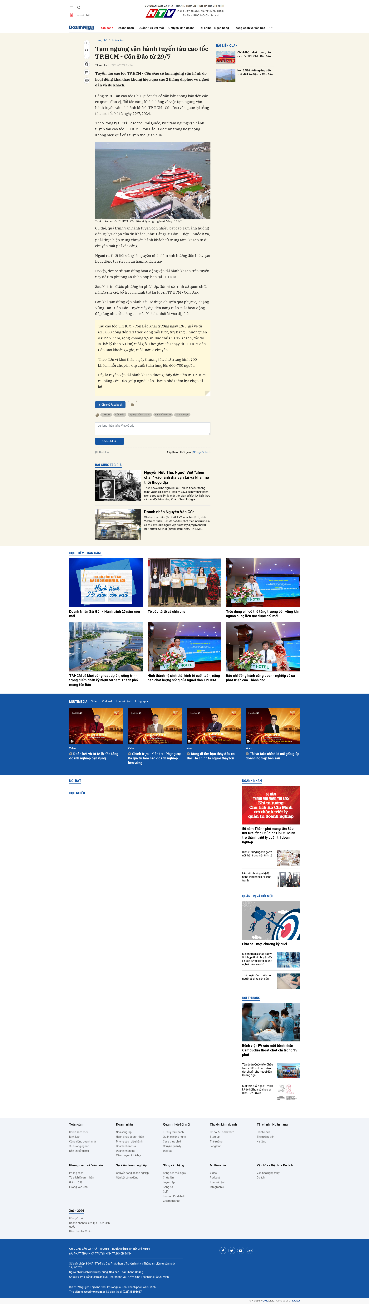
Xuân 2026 (76, 1211)
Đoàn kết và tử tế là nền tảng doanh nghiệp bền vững (93, 756)
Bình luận (74, 1136)
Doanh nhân (126, 28)
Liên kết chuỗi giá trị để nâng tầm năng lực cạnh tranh (256, 877)
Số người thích (201, 452)
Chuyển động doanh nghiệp (132, 1172)
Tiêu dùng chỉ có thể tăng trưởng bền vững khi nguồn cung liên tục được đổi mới (262, 613)
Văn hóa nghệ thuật (268, 1172)
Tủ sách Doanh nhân (81, 1177)
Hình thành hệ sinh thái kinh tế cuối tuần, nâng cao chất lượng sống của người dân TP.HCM (184, 678)
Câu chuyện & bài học (129, 1155)
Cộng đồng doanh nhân (83, 1141)
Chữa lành (169, 1177)
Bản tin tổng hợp (79, 1150)
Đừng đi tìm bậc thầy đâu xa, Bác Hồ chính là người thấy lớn (211, 756)
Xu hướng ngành (79, 1146)
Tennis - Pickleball (173, 1196)
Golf (165, 1191)
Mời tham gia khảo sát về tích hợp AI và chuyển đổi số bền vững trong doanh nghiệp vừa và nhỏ (257, 959)
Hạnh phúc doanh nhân (130, 1136)
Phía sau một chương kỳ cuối (264, 944)
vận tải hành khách (140, 414)
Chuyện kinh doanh (181, 28)
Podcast (107, 701)
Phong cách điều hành (129, 1141)
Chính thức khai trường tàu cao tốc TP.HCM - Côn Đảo (254, 54)
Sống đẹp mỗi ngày (174, 1172)
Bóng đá (168, 1186)
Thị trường (216, 1141)
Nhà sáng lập (124, 1132)
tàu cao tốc (182, 414)
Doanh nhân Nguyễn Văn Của (169, 512)
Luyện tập (169, 1182)
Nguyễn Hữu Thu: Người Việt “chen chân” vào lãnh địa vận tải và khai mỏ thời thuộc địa (176, 477)
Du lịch (261, 1177)
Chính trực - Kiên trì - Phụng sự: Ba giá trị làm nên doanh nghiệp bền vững (154, 758)
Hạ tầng (261, 1141)
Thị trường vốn (265, 1136)
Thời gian (185, 452)
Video (94, 701)
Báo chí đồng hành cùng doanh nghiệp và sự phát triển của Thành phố (260, 678)
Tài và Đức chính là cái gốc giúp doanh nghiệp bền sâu (272, 756)
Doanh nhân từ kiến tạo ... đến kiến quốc (89, 1224)
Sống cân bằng (173, 1165)
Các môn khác (171, 1200)
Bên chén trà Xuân (80, 1231)
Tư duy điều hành (173, 1132)
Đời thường (251, 998)
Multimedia (78, 702)
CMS (268, 1301)
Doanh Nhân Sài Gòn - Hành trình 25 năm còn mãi (104, 613)
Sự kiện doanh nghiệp (131, 1165)
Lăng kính (215, 1146)
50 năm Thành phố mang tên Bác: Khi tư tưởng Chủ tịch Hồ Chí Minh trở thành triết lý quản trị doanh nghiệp (268, 835)
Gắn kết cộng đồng (127, 1177)
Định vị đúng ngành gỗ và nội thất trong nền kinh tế (257, 853)
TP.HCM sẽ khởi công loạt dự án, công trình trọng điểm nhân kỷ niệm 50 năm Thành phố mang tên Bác (103, 680)
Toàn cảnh (106, 28)
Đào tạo (167, 1150)
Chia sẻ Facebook (111, 404)
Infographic (142, 701)
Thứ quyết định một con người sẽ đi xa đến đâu (256, 977)
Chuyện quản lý (172, 1146)
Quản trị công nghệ (174, 1136)
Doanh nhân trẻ (125, 1150)
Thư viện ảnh (123, 701)
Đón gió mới (76, 1218)
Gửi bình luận (109, 441)
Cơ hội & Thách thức (222, 1132)
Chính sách (263, 1132)
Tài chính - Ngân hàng (214, 28)
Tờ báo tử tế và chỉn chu (166, 611)
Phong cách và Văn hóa (249, 28)
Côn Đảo (119, 414)
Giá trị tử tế (75, 1182)
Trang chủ (101, 40)
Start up (215, 1136)
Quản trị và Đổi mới (151, 28)
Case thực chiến (172, 1141)
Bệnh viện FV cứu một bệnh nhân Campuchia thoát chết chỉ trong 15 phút (269, 1050)
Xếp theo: (172, 452)
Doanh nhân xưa (126, 1146)
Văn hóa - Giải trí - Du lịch (275, 1165)
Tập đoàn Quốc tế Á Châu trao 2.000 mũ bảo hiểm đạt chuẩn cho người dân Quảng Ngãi (257, 1070)
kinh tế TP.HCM (163, 414)
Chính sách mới (78, 1132)
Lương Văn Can (78, 1186)
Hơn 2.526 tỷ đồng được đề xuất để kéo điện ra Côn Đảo (255, 72)
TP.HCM (106, 414)
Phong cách (76, 1172)
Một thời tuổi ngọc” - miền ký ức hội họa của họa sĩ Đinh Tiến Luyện (257, 1089)
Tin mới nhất (82, 15)
